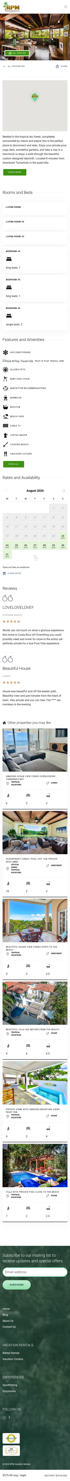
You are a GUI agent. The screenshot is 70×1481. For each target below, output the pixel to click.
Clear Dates (14, 573)
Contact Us (9, 1326)
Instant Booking (55, 1475)
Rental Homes (11, 1353)
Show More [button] (14, 172)
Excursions (9, 1391)
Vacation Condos (13, 1359)
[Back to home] (11, 7)
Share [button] (64, 66)
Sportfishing (10, 1385)
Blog (5, 1314)
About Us (8, 1320)
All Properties (16, 66)
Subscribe (17, 1284)
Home (6, 1308)
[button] (65, 7)
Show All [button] (13, 464)
